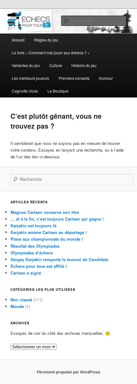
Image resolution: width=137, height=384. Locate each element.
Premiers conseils (74, 78)
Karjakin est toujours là (33, 225)
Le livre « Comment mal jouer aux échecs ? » (51, 52)
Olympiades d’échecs (32, 253)
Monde (17, 306)
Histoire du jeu (84, 65)
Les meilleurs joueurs (30, 78)
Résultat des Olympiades (35, 246)
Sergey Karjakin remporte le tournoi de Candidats (59, 259)
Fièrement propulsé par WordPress (68, 372)
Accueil (18, 39)
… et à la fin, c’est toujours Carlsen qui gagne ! (57, 219)
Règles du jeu (46, 39)
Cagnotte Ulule (25, 91)
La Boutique (57, 91)
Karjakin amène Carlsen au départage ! (49, 232)
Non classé (21, 300)
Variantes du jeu (26, 65)
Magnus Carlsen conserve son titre (45, 212)
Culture (55, 65)
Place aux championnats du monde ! (47, 239)
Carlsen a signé (26, 273)
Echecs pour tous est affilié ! (39, 266)
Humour (106, 78)
